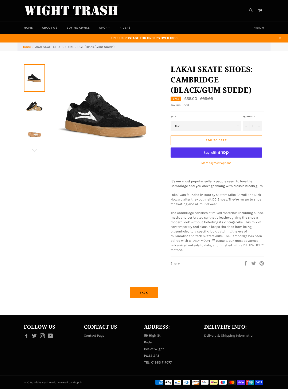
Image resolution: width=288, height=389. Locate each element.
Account (259, 27)
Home (26, 47)
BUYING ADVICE (78, 27)
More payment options (216, 163)
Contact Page (94, 335)
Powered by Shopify (70, 382)
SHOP (103, 27)
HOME (28, 27)
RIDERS (126, 27)
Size (173, 116)
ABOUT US (49, 27)
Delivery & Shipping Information (229, 335)
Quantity (249, 116)
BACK (144, 292)
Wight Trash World (45, 382)
